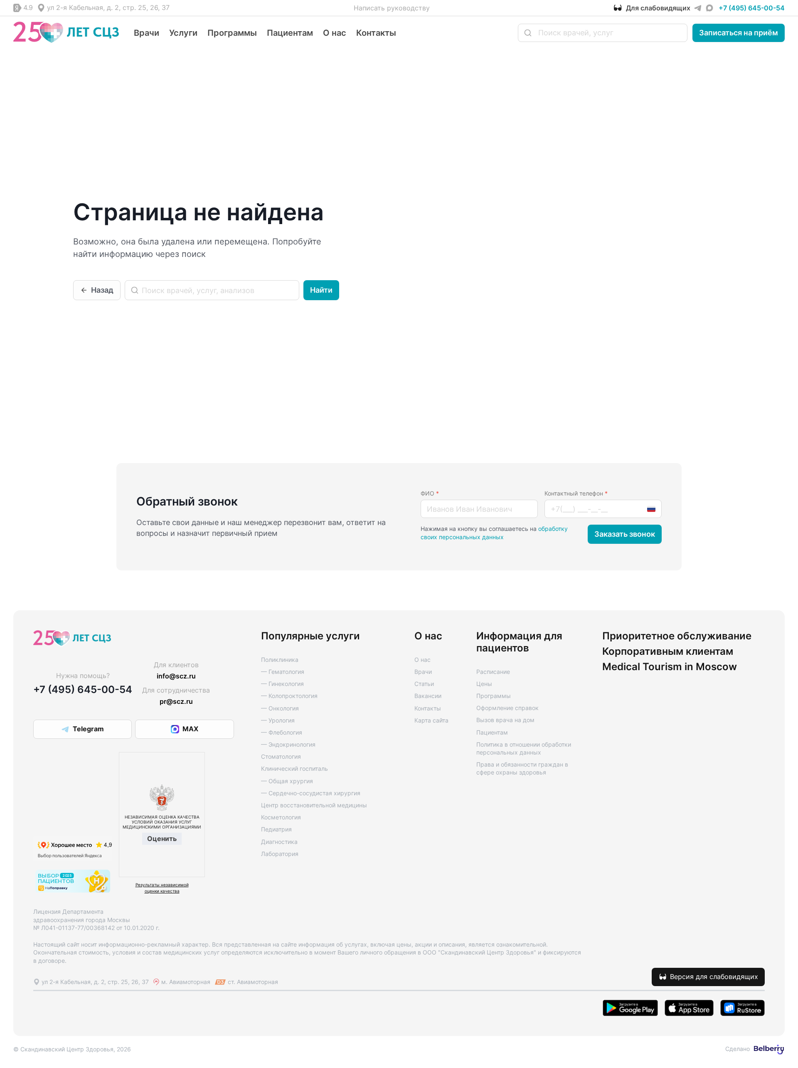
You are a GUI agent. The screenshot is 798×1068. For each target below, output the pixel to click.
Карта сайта (431, 720)
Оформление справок (507, 707)
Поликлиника (279, 659)
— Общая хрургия (287, 780)
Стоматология (281, 756)
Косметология (281, 817)
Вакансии (427, 695)
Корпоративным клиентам (667, 651)
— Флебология (281, 732)
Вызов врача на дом (505, 719)
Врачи (146, 33)
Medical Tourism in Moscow (669, 667)
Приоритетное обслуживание (676, 636)
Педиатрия (276, 829)
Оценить (162, 838)
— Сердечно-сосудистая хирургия (310, 793)
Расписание (493, 671)
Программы (232, 33)
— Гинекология (282, 683)
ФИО (430, 493)
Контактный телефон (576, 493)
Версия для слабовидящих (714, 976)
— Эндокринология (288, 744)
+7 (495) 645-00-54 (752, 8)
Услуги (183, 33)
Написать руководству (392, 8)
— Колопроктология (289, 695)
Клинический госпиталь (294, 768)
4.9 (28, 7)
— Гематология (282, 671)
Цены (484, 683)
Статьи (424, 683)
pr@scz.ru (176, 701)
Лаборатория (279, 853)
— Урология (278, 720)
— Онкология (280, 708)
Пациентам (290, 33)
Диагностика (279, 841)
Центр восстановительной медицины (314, 805)
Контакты (376, 33)
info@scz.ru (176, 676)
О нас (334, 33)
